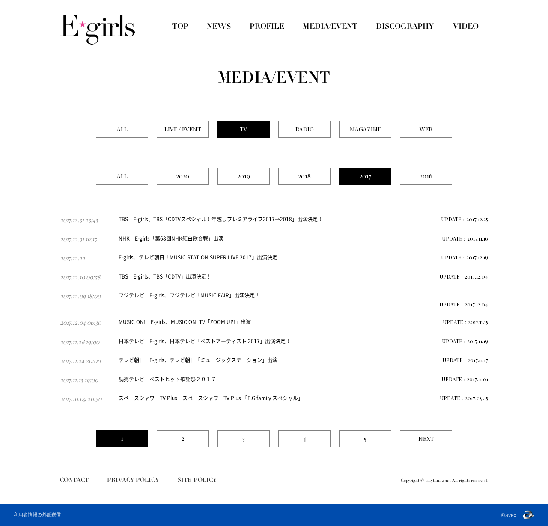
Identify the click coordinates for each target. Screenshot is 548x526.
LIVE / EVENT (182, 129)
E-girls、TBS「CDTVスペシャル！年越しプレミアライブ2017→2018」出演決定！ (228, 219)
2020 (182, 176)
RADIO (304, 129)
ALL (122, 129)
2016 (426, 176)
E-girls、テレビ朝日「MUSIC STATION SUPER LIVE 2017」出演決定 (198, 257)
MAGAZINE (365, 129)
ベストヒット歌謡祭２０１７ (182, 379)
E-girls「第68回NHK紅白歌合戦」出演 (179, 238)
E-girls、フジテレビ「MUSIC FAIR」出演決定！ (204, 295)
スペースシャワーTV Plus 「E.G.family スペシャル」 (242, 398)
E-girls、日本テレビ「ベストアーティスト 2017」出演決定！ (220, 341)
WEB (426, 129)
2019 (244, 176)
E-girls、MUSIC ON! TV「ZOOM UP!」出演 (201, 322)
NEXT (426, 438)
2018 (304, 176)
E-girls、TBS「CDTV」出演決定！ (172, 276)
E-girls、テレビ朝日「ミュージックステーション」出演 (213, 360)
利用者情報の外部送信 (37, 514)
